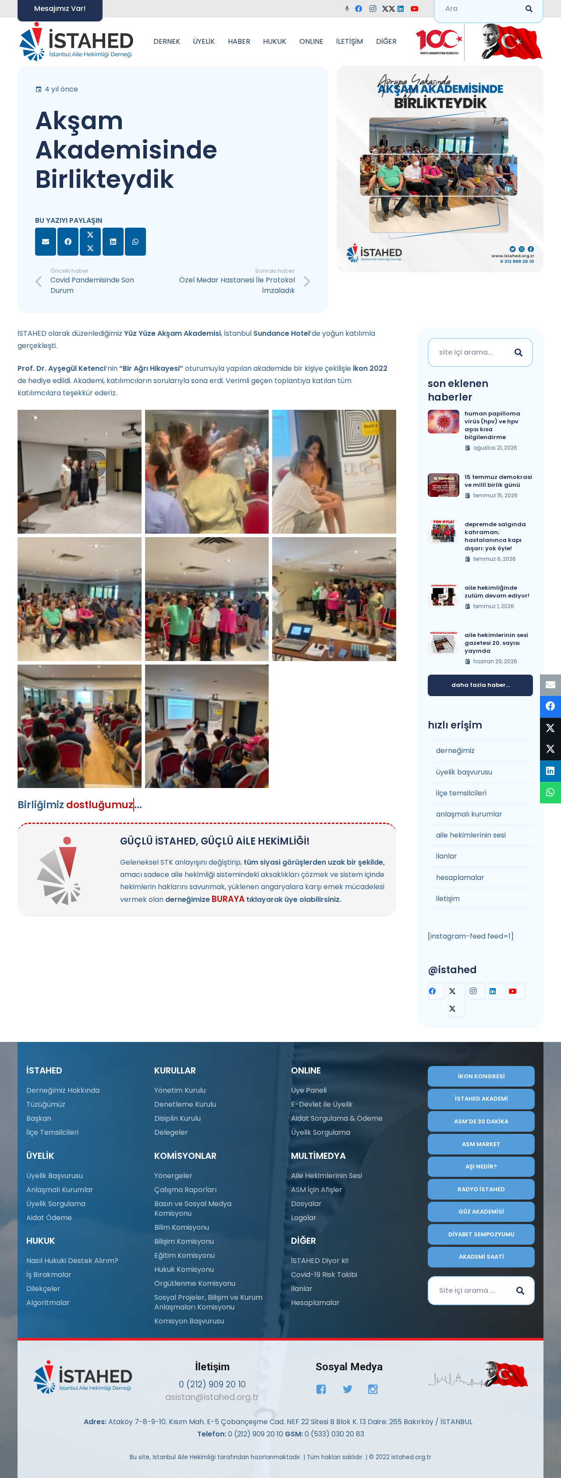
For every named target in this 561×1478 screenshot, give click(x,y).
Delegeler (171, 1132)
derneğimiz (455, 751)
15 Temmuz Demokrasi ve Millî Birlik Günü (498, 481)
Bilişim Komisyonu (184, 1241)
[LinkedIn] (403, 9)
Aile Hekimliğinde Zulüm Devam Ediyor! (497, 592)
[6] (334, 599)
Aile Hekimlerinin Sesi (326, 1176)
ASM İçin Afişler (316, 1190)
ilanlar (446, 856)
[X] (389, 9)
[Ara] (518, 352)
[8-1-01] (509, 41)
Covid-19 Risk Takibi (324, 1275)
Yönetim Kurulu (180, 1090)
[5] (207, 599)
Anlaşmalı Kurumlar (59, 1190)
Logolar (303, 1218)
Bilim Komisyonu (181, 1227)
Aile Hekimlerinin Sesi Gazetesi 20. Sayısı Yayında (496, 643)
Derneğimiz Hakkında (62, 1090)
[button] (184, 42)
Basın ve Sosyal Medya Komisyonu (192, 1208)
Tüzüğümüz (45, 1104)
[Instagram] (375, 9)
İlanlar (301, 1289)
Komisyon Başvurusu (189, 1321)
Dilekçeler (43, 1289)
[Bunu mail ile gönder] (45, 242)
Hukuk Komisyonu (184, 1269)
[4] (80, 599)
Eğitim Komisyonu (184, 1255)
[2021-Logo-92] (76, 41)
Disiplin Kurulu (177, 1118)
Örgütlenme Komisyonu (194, 1283)
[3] (334, 472)
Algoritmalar (48, 1303)
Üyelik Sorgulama (55, 1204)
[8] (207, 726)
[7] (80, 726)
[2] (207, 472)
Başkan (38, 1118)
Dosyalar (306, 1204)
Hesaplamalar (315, 1303)
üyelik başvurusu (464, 772)
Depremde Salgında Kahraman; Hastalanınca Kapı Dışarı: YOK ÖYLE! (495, 536)
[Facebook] (361, 9)
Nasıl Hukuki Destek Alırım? (72, 1261)
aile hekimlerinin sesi (471, 835)
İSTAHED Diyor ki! (320, 1261)
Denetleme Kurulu (185, 1104)
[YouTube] (417, 9)
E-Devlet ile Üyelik (322, 1104)
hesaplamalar (460, 878)
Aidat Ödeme (49, 1218)
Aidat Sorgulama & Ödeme (337, 1118)
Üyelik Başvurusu (54, 1176)
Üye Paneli (309, 1090)
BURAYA (228, 899)
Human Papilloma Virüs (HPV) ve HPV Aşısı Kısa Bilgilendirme (492, 425)
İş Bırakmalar (48, 1275)
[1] (80, 472)
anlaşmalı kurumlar (469, 814)
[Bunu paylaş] (67, 242)
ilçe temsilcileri (461, 793)
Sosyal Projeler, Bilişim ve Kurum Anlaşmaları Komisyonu (208, 1302)
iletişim (448, 899)
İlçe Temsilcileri (52, 1132)
